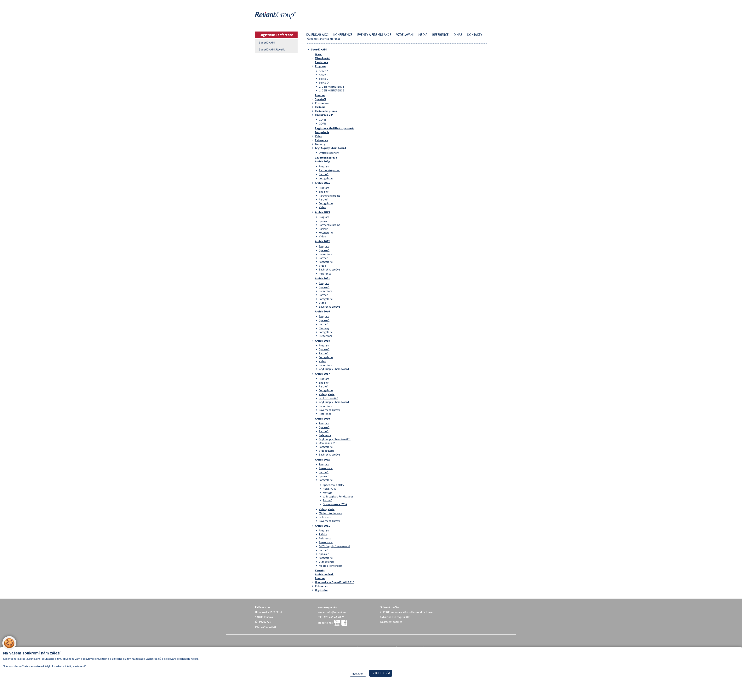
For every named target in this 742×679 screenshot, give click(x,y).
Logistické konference (276, 35)
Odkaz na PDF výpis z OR (394, 617)
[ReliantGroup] (276, 19)
